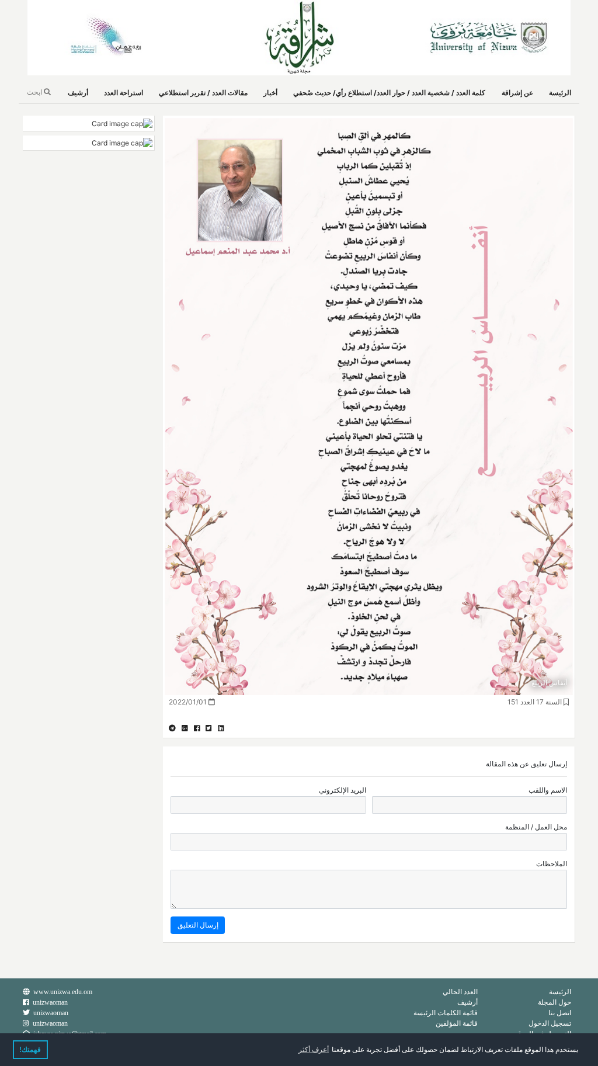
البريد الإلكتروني (342, 790)
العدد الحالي (460, 991)
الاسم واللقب (548, 790)
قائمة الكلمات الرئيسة (445, 1012)
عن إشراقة (517, 92)
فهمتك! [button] (30, 1050)
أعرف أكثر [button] (313, 1050)
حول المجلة (554, 1002)
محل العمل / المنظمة (536, 826)
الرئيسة (560, 92)
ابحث (35, 92)
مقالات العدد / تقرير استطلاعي (203, 92)
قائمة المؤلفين (457, 1023)
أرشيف (78, 92)
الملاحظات (551, 863)
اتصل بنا (559, 1012)
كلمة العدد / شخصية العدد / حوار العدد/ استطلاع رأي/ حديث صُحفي (389, 92)
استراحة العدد (123, 92)
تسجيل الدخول (550, 1023)
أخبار (270, 92)
